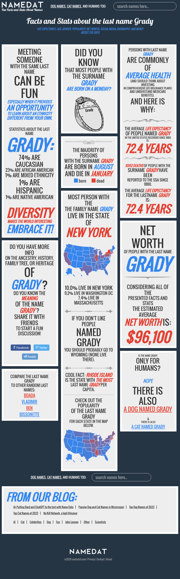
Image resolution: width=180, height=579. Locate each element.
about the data (90, 32)
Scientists (100, 522)
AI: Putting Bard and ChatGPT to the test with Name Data (43, 507)
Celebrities (35, 522)
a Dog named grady (148, 409)
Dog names (58, 6)
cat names (74, 6)
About (109, 559)
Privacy (91, 559)
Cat (22, 522)
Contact (100, 559)
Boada (29, 395)
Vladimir (29, 401)
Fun (58, 522)
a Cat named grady (148, 426)
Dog (49, 522)
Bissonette (29, 414)
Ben (29, 408)
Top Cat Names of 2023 (25, 513)
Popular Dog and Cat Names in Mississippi (101, 507)
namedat (76, 559)
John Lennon (71, 522)
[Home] (88, 553)
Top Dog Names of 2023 (141, 507)
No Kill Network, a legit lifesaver (60, 513)
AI (14, 522)
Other (87, 522)
